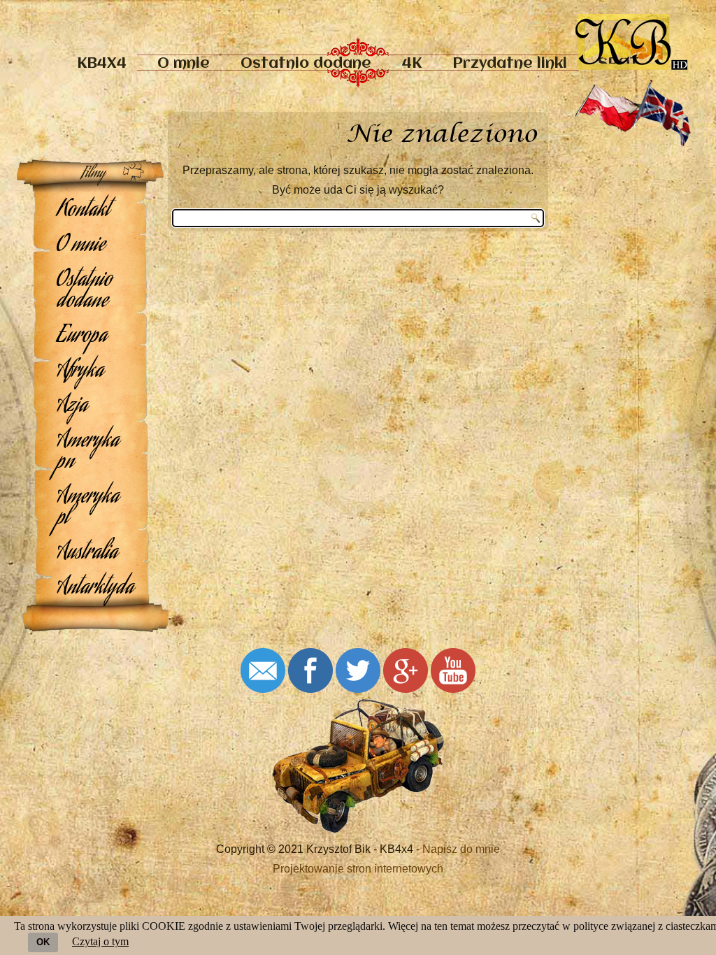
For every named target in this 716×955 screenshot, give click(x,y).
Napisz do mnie (461, 849)
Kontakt (83, 211)
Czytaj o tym (100, 941)
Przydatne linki (509, 64)
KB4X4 (102, 64)
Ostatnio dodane (306, 64)
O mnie (183, 64)
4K (412, 64)
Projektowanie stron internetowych (358, 869)
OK (43, 942)
